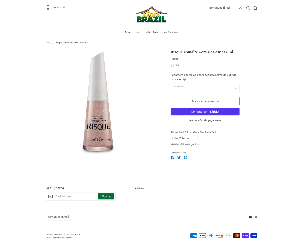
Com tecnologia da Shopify (59, 237)
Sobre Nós (152, 32)
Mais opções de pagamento (205, 120)
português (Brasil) (220, 7)
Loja (138, 32)
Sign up (106, 196)
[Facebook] (249, 217)
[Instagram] (254, 217)
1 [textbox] (173, 90)
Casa (127, 32)
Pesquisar (139, 188)
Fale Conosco (170, 32)
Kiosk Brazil (75, 234)
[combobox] (205, 88)
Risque (174, 59)
